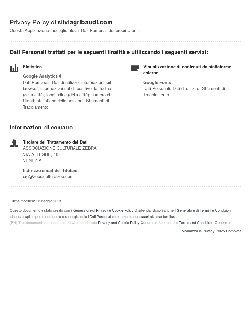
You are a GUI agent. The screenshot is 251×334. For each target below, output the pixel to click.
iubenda (16, 216)
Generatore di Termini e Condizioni (204, 210)
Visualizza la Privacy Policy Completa (211, 231)
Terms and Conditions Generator (205, 222)
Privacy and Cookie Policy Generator (127, 222)
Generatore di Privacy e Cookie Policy (103, 210)
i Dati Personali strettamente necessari (118, 216)
